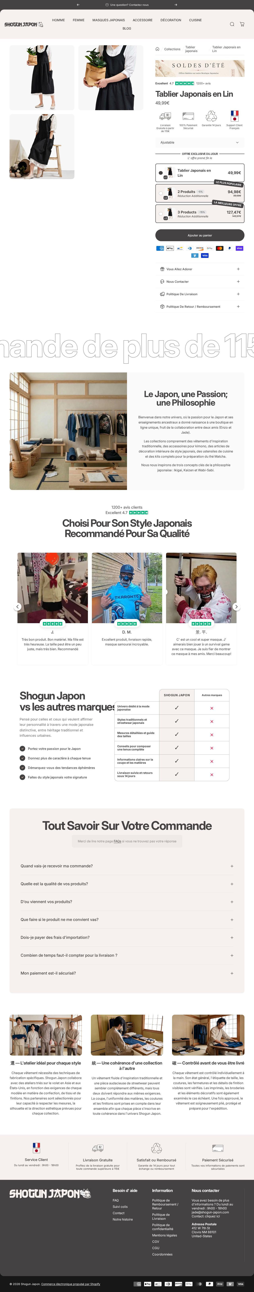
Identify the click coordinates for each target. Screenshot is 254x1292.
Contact (118, 1213)
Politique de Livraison (161, 1217)
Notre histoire (123, 1219)
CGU (155, 1248)
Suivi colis (120, 1207)
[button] (199, 173)
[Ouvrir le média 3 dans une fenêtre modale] (42, 146)
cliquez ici (212, 1216)
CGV (155, 1242)
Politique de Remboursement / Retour (165, 1204)
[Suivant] (175, 5)
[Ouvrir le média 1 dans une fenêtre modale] (42, 77)
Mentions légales (164, 1235)
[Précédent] (78, 5)
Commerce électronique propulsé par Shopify (70, 1284)
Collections (172, 49)
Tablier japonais (191, 49)
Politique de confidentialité (162, 1227)
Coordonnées (162, 1254)
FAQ (116, 1200)
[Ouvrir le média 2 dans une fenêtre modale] (110, 77)
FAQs (117, 841)
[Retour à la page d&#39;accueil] (157, 49)
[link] (46, 1035)
